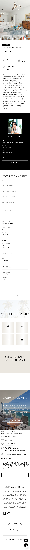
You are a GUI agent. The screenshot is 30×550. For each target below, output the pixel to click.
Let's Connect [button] (15, 420)
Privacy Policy (13, 470)
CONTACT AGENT (15, 162)
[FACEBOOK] (9, 523)
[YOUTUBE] (20, 523)
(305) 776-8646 (6, 147)
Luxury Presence (19, 530)
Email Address (6, 458)
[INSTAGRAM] (13, 523)
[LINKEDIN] (16, 523)
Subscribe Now (15, 367)
